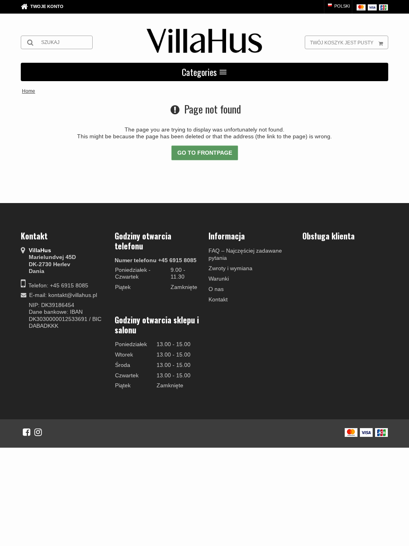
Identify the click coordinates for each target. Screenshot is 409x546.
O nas (216, 289)
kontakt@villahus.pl (72, 295)
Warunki (218, 278)
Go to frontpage (204, 152)
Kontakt (218, 299)
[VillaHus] (204, 41)
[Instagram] (38, 432)
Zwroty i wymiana (230, 268)
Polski (341, 6)
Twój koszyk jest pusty (341, 43)
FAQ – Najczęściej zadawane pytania (245, 254)
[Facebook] (26, 432)
